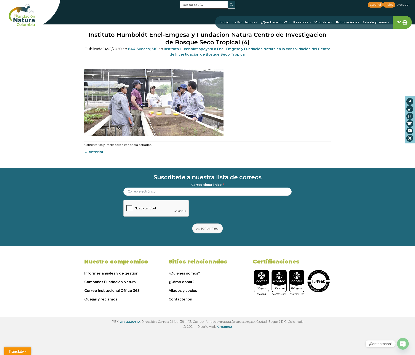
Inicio (224, 22)
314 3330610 (130, 322)
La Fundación (244, 22)
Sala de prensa (374, 22)
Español (375, 4)
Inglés (389, 4)
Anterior (94, 152)
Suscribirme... (208, 228)
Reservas (300, 22)
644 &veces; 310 (143, 49)
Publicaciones (347, 22)
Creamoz (224, 327)
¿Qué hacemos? (274, 22)
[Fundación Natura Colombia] (30, 15)
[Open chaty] (403, 344)
